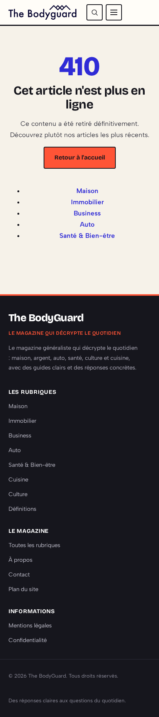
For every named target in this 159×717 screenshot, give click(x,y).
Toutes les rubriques (34, 545)
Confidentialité (27, 640)
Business (87, 213)
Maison (87, 191)
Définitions (22, 508)
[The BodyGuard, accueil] (42, 12)
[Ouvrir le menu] (114, 12)
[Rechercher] (94, 12)
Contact (19, 574)
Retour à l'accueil (79, 157)
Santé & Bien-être (87, 235)
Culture (17, 494)
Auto (87, 224)
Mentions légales (30, 625)
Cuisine (18, 479)
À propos (20, 559)
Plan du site (23, 589)
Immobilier (87, 202)
